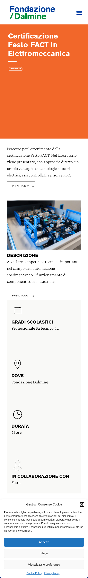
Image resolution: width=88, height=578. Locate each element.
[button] (82, 504)
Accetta (44, 542)
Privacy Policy (52, 573)
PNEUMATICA (15, 69)
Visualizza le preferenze (44, 564)
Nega (44, 553)
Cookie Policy (34, 573)
